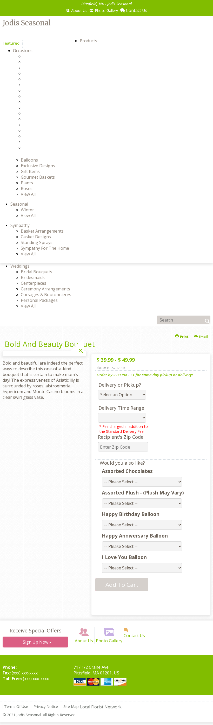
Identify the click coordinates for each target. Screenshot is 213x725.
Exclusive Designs (38, 166)
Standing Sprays (36, 242)
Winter (27, 210)
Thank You (43, 136)
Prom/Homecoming (51, 125)
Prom (37, 119)
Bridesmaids (33, 277)
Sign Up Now (35, 642)
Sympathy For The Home (45, 248)
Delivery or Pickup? (119, 385)
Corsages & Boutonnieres (46, 294)
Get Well (40, 102)
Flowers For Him (48, 90)
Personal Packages (39, 300)
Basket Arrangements (42, 231)
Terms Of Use (16, 706)
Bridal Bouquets (36, 272)
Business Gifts (46, 73)
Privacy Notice (46, 706)
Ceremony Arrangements (45, 289)
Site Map (71, 706)
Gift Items (30, 171)
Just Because (44, 113)
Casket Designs (36, 237)
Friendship (42, 96)
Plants (27, 183)
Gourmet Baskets (38, 177)
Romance (41, 130)
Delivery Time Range (121, 408)
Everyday (41, 85)
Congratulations (48, 79)
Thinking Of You (48, 142)
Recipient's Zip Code (120, 437)
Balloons (29, 160)
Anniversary (44, 56)
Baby (37, 62)
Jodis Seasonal (27, 22)
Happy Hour (44, 107)
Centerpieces (33, 283)
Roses (26, 188)
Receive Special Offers (35, 630)
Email (203, 336)
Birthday (40, 68)
